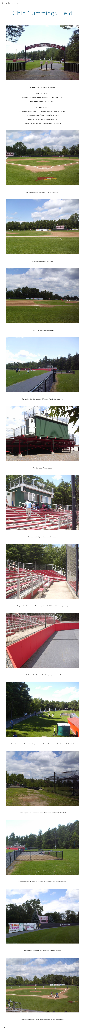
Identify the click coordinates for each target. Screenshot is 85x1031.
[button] (2, 3)
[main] (42, 13)
